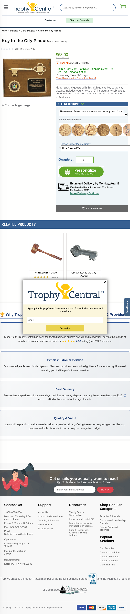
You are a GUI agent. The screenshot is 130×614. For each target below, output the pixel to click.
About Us (43, 512)
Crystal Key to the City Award (83, 274)
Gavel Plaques (28, 30)
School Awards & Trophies (109, 528)
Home (4, 30)
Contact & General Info (50, 516)
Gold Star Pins (107, 564)
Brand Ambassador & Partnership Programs (81, 524)
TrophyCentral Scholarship (76, 513)
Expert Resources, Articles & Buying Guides (79, 533)
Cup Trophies (107, 548)
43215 (85, 190)
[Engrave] (81, 171)
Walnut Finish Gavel (46, 272)
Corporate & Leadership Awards (113, 521)
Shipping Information (49, 520)
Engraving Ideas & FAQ (81, 519)
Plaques (14, 30)
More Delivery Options (84, 193)
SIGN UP (105, 489)
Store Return (45, 524)
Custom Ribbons (109, 560)
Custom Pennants (109, 556)
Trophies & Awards (110, 516)
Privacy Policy (45, 528)
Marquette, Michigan (15, 551)
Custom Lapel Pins (110, 552)
